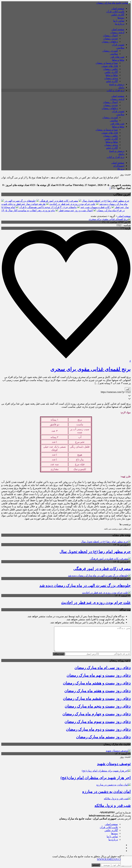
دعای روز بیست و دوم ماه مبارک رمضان (98, 729)
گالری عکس (117, 14)
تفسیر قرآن (118, 44)
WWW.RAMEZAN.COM (110, 859)
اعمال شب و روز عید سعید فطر (76, 210)
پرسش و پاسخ (116, 84)
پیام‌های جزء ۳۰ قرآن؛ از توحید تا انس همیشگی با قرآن (48, 207)
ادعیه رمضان (117, 32)
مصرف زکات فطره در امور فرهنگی (59, 200)
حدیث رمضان (110, 38)
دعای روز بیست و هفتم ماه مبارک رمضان (97, 691)
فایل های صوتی (109, 66)
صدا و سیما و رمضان (107, 63)
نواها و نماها (118, 59)
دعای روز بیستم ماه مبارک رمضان (103, 737)
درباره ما (119, 23)
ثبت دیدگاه (58, 654)
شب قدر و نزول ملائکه (112, 805)
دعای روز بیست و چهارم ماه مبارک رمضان (96, 714)
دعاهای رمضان (110, 41)
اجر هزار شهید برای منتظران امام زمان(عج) (96, 778)
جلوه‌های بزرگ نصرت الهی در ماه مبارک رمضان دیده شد (85, 585)
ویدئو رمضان (111, 78)
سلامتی (120, 47)
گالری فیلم (112, 81)
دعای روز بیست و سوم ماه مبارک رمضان (98, 722)
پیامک (121, 87)
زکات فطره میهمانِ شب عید (95, 207)
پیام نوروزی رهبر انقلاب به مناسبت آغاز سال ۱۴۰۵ (28, 210)
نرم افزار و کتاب (115, 90)
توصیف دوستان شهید (114, 764)
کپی (127, 389)
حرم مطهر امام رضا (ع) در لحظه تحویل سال (105, 200)
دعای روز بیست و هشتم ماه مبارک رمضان (97, 683)
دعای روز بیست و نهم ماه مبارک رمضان (99, 675)
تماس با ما (118, 20)
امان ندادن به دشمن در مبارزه (106, 791)
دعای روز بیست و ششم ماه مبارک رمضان (97, 698)
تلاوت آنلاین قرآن (115, 11)
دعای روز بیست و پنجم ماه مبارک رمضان (98, 706)
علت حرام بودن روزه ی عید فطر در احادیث (72, 204)
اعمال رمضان (110, 35)
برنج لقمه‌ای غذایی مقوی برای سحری (90, 369)
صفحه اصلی (117, 8)
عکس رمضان (110, 69)
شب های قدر (117, 56)
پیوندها (121, 17)
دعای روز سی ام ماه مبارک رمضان (103, 668)
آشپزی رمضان (110, 50)
